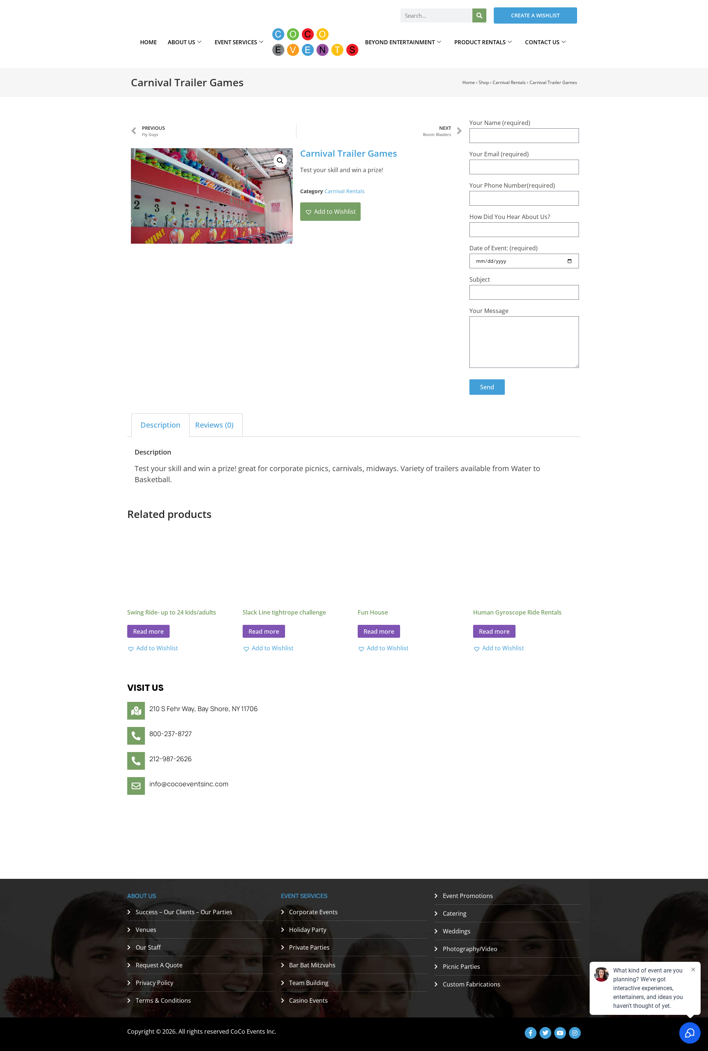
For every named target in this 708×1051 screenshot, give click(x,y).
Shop (484, 82)
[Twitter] (545, 1033)
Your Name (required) (499, 123)
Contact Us (542, 42)
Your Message (489, 311)
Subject (479, 279)
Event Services (236, 42)
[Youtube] (560, 1033)
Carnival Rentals (509, 82)
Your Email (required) (499, 154)
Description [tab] (160, 425)
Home (148, 42)
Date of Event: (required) (503, 248)
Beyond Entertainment (400, 42)
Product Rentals (480, 42)
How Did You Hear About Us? (509, 217)
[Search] (479, 15)
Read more (148, 631)
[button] (280, 160)
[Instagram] (575, 1033)
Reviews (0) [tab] (214, 425)
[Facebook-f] (531, 1033)
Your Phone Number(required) (512, 185)
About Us (181, 42)
